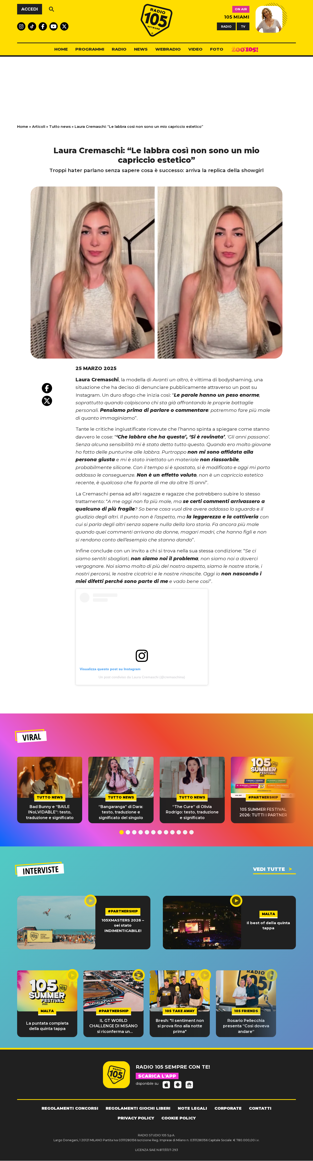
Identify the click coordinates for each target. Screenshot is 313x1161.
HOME (61, 49)
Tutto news (60, 126)
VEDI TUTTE (269, 869)
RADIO (226, 26)
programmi (89, 49)
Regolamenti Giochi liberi (138, 1108)
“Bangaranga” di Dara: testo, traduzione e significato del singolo (121, 812)
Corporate (228, 1108)
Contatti (260, 1108)
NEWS (141, 49)
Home (22, 126)
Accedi (29, 9)
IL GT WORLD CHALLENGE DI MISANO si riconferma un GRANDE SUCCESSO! (113, 1026)
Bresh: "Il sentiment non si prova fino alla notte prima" (180, 1026)
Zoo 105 (244, 49)
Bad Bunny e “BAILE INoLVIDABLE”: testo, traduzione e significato (50, 812)
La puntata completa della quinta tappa (47, 1026)
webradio (168, 49)
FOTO (216, 49)
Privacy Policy (136, 1118)
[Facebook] (47, 388)
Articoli (38, 126)
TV (243, 26)
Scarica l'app (157, 1076)
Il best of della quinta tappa (268, 925)
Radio (119, 49)
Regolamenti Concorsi (70, 1108)
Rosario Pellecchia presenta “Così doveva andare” (246, 1026)
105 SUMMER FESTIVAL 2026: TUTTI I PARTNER (263, 812)
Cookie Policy (178, 1118)
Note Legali (192, 1108)
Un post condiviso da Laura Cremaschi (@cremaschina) (142, 677)
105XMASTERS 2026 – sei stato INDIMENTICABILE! (122, 925)
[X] (47, 401)
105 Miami (236, 17)
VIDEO (195, 49)
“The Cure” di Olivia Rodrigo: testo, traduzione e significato (192, 812)
